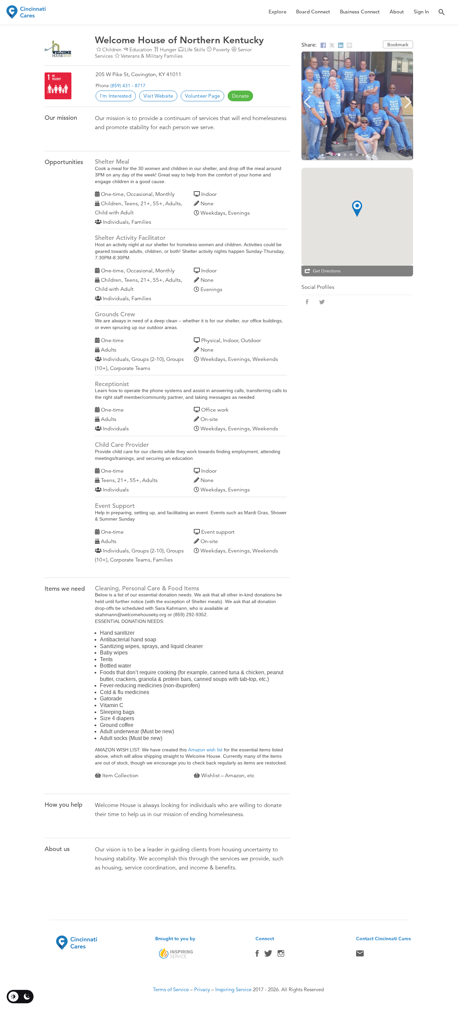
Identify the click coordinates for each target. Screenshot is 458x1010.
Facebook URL (307, 302)
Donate (240, 96)
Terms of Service (171, 989)
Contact (360, 955)
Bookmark (397, 45)
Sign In (421, 11)
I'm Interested (115, 96)
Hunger (168, 49)
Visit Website (158, 96)
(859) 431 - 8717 (128, 86)
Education (140, 49)
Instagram (281, 955)
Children (111, 49)
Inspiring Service (233, 989)
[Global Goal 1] (58, 85)
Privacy (202, 989)
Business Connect (360, 11)
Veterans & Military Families (151, 56)
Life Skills (194, 49)
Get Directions (327, 271)
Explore (277, 11)
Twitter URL (322, 302)
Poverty (221, 49)
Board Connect (313, 11)
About (397, 11)
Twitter (268, 955)
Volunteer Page (202, 96)
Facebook (257, 955)
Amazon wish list (205, 750)
